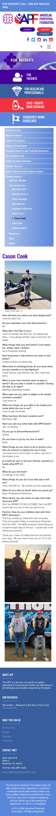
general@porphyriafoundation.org (19, 772)
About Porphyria (14, 135)
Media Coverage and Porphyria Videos (24, 171)
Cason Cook (19, 218)
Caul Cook (17, 223)
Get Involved (8, 727)
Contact (44, 33)
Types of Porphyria (15, 140)
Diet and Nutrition (15, 155)
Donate (27, 29)
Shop (11, 238)
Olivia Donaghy (19, 199)
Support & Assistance (16, 145)
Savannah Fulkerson (22, 208)
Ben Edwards (18, 203)
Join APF (45, 29)
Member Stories (14, 166)
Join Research (9, 707)
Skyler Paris (18, 213)
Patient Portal (13, 130)
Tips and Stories (17, 185)
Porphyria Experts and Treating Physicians (27, 150)
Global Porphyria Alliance (18, 161)
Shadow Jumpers (14, 176)
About (12, 243)
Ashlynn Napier (19, 227)
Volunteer (7, 736)
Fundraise (7, 740)
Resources (14, 233)
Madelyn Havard (20, 194)
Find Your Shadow (17, 180)
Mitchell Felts (19, 189)
